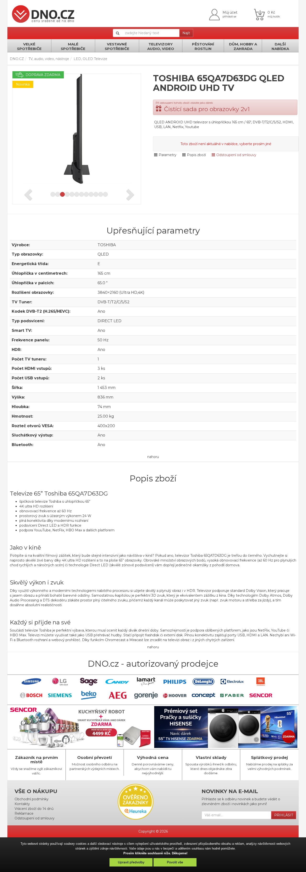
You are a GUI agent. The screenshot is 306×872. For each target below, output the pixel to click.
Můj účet (230, 12)
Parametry (167, 155)
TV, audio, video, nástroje (48, 59)
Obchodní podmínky (32, 799)
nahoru (153, 457)
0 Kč (271, 12)
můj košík (274, 16)
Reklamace (24, 813)
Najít (186, 33)
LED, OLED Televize (90, 59)
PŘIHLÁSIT (283, 815)
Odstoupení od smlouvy (236, 155)
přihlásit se (229, 16)
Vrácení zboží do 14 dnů (34, 809)
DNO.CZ (17, 59)
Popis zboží (196, 155)
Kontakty (22, 804)
